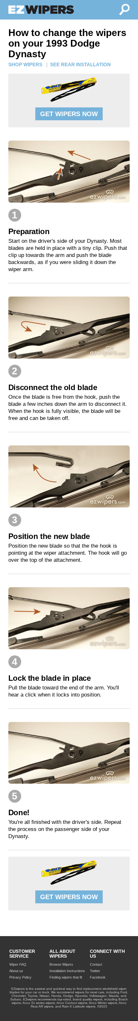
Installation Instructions (67, 971)
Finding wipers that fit (65, 977)
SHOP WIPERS (25, 64)
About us (16, 971)
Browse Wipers (61, 964)
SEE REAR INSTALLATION (80, 64)
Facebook (98, 977)
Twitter (95, 971)
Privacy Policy (20, 977)
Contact (96, 964)
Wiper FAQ (17, 964)
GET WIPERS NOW (69, 113)
